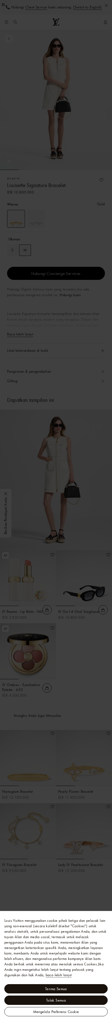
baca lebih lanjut (59, 974)
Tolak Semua (56, 1000)
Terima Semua (56, 988)
